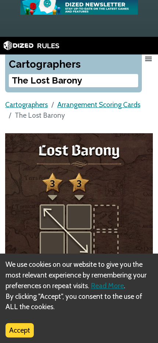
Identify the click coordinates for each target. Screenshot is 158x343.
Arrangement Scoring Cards (98, 104)
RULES (48, 46)
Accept (19, 330)
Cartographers (26, 104)
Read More (107, 285)
